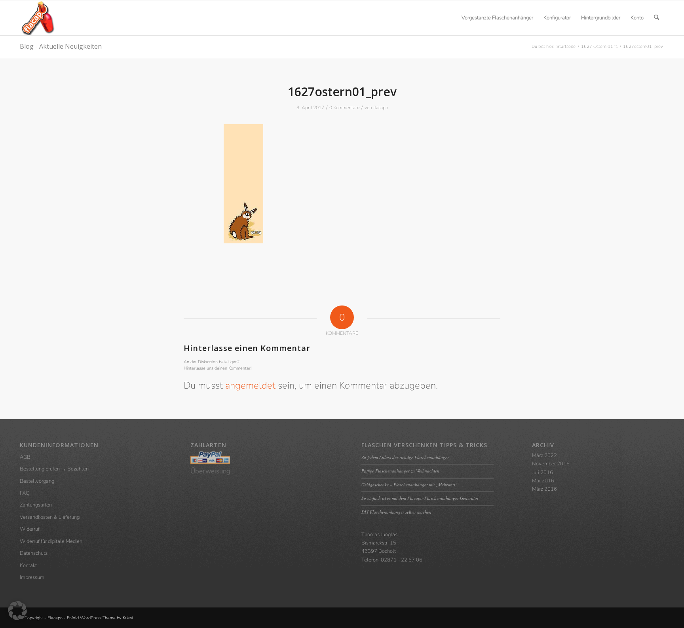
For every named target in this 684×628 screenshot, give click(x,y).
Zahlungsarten (36, 504)
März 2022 (544, 455)
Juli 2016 (542, 472)
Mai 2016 (543, 480)
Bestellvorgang (37, 481)
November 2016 (551, 463)
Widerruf (30, 529)
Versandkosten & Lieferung (50, 517)
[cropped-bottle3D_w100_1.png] (37, 17)
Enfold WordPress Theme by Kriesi (100, 618)
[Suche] (656, 17)
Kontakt (28, 565)
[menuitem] (497, 17)
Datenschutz (34, 553)
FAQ (25, 493)
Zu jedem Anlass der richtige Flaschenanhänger (405, 457)
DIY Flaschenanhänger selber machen (396, 512)
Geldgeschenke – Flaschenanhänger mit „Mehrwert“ (409, 485)
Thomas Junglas (379, 534)
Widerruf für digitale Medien (51, 541)
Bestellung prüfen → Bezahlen (54, 468)
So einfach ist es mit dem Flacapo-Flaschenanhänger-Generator (420, 498)
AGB (25, 457)
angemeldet (250, 385)
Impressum (32, 577)
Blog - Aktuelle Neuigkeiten (61, 46)
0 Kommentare (344, 107)
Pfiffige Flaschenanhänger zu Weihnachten (400, 471)
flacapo (380, 107)
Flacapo (55, 618)
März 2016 (544, 489)
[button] (17, 610)
